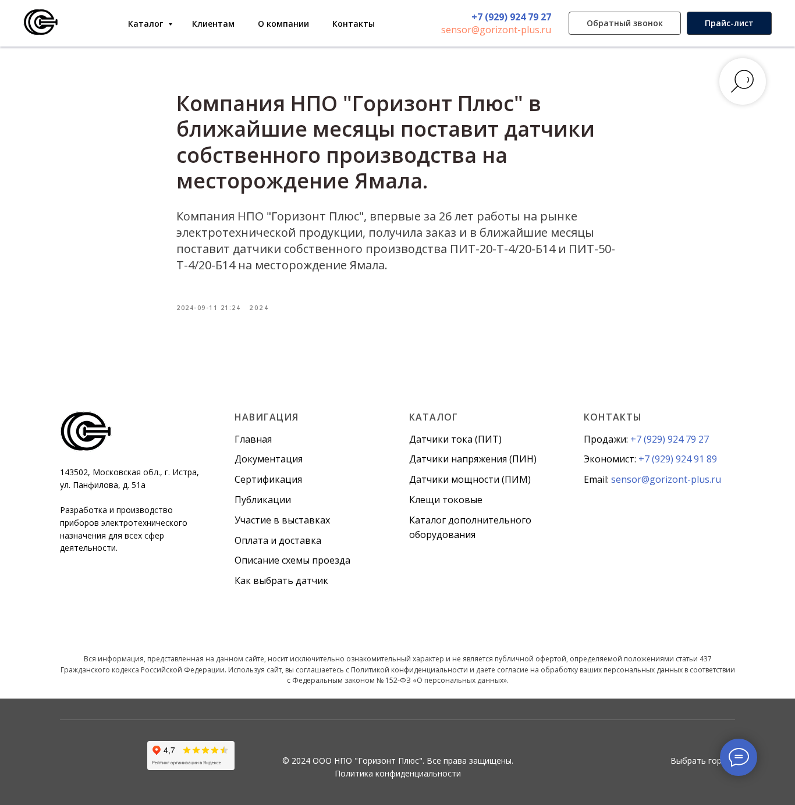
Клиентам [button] (213, 23)
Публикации (263, 499)
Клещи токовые (445, 499)
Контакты (353, 23)
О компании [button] (283, 23)
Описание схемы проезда (292, 560)
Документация (269, 459)
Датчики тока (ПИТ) (455, 439)
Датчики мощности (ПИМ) (470, 479)
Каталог (146, 23)
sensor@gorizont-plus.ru (496, 29)
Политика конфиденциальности (398, 773)
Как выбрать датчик (281, 580)
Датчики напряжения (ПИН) (473, 459)
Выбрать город (701, 760)
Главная (253, 439)
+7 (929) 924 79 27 (511, 16)
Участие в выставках (282, 520)
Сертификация (268, 479)
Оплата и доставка (278, 540)
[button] (625, 23)
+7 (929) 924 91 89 (677, 459)
